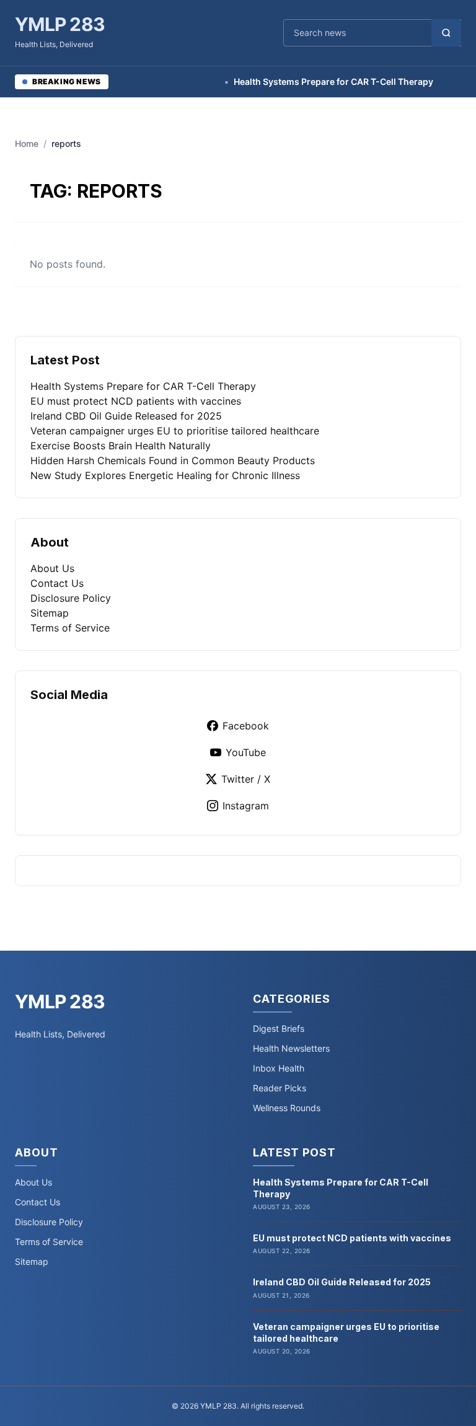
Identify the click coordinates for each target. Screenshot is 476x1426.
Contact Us (57, 583)
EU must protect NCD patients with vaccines (135, 401)
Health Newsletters (291, 1048)
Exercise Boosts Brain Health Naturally (120, 445)
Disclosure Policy (70, 598)
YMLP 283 (60, 24)
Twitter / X (245, 779)
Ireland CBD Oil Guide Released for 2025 (126, 416)
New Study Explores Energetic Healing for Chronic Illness (165, 475)
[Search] (446, 32)
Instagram (246, 805)
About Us (52, 568)
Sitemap (49, 613)
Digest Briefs (278, 1028)
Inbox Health (278, 1068)
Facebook (246, 726)
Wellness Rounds (286, 1108)
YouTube (246, 752)
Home (26, 143)
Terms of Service (70, 628)
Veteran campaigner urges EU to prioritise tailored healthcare (174, 431)
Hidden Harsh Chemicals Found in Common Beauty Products (172, 460)
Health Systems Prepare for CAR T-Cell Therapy (315, 81)
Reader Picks (279, 1088)
